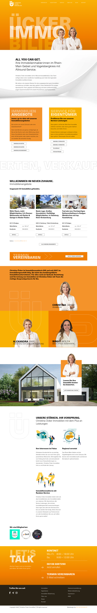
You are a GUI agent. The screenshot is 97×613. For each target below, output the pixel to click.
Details (14, 234)
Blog (76, 2)
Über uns (69, 2)
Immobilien (44, 2)
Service (62, 2)
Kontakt (83, 2)
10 (24, 241)
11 (26, 241)
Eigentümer (53, 2)
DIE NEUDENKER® (81, 607)
